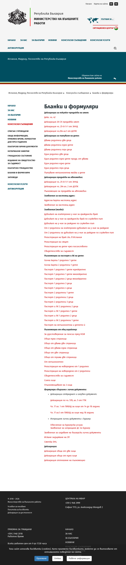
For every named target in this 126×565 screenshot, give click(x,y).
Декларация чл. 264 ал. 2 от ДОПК (61, 186)
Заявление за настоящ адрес (59, 205)
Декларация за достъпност (20, 513)
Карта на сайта (101, 4)
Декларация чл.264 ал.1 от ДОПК (60, 131)
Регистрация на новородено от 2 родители (67, 371)
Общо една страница (55, 338)
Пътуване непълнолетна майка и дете (64, 172)
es (116, 4)
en (111, 4)
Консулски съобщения (74, 40)
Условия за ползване (17, 506)
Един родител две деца (56, 154)
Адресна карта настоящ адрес (60, 200)
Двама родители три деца (58, 149)
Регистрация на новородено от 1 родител (66, 366)
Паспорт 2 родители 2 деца (58, 297)
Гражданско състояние (20, 156)
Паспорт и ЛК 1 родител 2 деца (60, 315)
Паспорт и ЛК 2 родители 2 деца (61, 306)
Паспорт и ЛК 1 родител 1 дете (60, 311)
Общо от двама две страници (60, 343)
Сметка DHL (50, 442)
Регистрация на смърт (56, 242)
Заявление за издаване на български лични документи (72, 432)
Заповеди (13, 177)
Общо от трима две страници (60, 357)
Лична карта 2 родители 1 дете (61, 265)
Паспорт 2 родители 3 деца (58, 302)
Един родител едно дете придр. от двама (66, 159)
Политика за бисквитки (18, 510)
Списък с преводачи (18, 131)
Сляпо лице (50, 380)
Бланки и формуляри (19, 173)
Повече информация (79, 558)
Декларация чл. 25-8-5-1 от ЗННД (61, 126)
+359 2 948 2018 (15, 533)
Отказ (57, 558)
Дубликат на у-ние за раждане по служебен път (69, 223)
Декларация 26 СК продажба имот (61, 122)
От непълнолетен (53, 362)
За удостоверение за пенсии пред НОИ (64, 334)
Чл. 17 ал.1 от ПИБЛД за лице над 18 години (72, 412)
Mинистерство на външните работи (85, 78)
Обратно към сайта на (92, 75)
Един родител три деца (56, 168)
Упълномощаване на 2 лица (58, 385)
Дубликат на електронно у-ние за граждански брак (71, 214)
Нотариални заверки (18, 151)
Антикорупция (16, 48)
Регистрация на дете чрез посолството (65, 246)
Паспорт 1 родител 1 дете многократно (65, 274)
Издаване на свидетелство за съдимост (21, 162)
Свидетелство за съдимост (59, 251)
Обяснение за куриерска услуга (66, 425)
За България (38, 40)
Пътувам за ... (107, 19)
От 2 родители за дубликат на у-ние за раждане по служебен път (79, 232)
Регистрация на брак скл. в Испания (63, 237)
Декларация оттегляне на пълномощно (64, 460)
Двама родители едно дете (58, 145)
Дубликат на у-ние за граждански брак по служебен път (73, 219)
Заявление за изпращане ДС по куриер (70, 428)
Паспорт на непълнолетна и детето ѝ (64, 325)
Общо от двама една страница (60, 348)
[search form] (115, 48)
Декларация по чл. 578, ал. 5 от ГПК (68, 400)
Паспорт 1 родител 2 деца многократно (65, 279)
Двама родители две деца (57, 140)
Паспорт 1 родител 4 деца (58, 288)
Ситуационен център (103, 28)
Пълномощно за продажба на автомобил (65, 191)
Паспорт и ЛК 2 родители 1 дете (61, 320)
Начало (89, 4)
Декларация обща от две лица (60, 451)
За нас (23, 40)
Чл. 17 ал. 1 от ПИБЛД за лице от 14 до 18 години (75, 406)
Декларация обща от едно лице (60, 455)
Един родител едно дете (57, 163)
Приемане (41, 558)
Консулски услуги (100, 40)
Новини (52, 40)
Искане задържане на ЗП (57, 437)
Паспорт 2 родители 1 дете (59, 292)
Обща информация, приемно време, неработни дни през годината (22, 139)
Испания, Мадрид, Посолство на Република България (35, 93)
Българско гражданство (20, 168)
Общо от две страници (56, 352)
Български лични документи (23, 146)
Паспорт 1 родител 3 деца (58, 283)
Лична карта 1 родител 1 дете (60, 260)
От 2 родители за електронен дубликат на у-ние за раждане (76, 228)
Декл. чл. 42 (49, 117)
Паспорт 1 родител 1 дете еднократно (65, 269)
